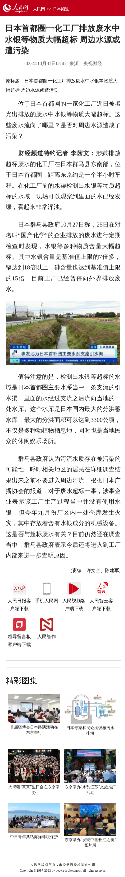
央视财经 (92, 63)
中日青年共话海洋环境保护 (34, 836)
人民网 (39, 9)
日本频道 (61, 9)
